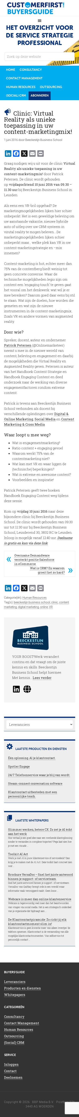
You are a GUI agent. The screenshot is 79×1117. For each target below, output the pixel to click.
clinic (54, 602)
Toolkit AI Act (18, 854)
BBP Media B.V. (43, 1102)
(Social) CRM (14, 1042)
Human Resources (34, 597)
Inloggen (11, 1064)
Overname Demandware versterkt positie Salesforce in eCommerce (34, 559)
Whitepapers (14, 994)
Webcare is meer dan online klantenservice (39, 899)
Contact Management (21, 1023)
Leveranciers (14, 982)
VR (51, 607)
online (44, 607)
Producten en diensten (22, 988)
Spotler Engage (19, 766)
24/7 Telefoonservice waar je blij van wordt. (39, 775)
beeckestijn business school (32, 602)
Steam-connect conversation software (35, 783)
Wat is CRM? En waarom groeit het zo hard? (47, 570)
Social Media (45, 419)
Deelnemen (13, 1077)
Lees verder (42, 678)
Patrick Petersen (17, 345)
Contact (10, 1071)
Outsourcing (14, 1036)
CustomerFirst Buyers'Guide (39, 8)
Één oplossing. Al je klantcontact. (32, 758)
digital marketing (28, 607)
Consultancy (14, 1016)
